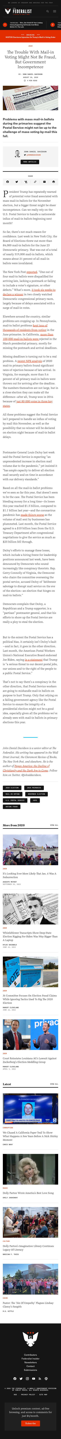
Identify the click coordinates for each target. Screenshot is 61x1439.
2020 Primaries (34, 788)
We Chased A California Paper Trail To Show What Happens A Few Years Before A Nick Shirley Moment (30, 1136)
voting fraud (12, 807)
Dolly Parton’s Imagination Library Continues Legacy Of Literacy (28, 1248)
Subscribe (30, 1423)
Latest (7, 1084)
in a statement (34, 660)
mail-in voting (13, 794)
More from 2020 (14, 825)
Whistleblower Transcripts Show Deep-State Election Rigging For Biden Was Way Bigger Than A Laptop (30, 936)
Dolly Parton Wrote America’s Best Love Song (28, 1193)
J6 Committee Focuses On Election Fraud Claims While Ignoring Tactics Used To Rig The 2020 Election (30, 999)
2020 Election (12, 788)
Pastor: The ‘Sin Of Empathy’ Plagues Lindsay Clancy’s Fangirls (28, 1304)
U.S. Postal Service (15, 800)
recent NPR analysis (29, 361)
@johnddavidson (34, 155)
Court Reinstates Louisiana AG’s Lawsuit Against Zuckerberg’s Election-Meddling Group (29, 1060)
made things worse (32, 515)
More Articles (29, 162)
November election (36, 794)
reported (32, 272)
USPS (35, 800)
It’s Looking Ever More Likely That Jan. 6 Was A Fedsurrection (29, 875)
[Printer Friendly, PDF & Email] (53, 181)
